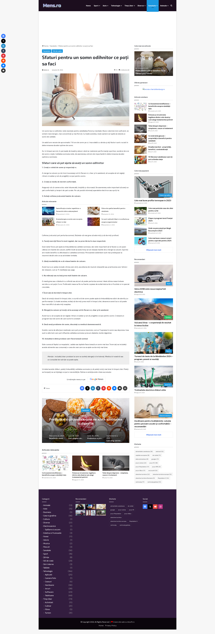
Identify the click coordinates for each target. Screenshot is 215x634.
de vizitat (157, 455)
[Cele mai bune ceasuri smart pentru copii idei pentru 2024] (140, 241)
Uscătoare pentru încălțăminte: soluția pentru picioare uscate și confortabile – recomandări (152, 424)
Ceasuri (48, 581)
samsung (140, 482)
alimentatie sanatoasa (144, 451)
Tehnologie (115, 6)
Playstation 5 (163, 478)
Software (49, 592)
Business (47, 512)
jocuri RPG (156, 466)
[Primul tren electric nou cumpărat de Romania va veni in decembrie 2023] (80, 513)
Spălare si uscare (52, 529)
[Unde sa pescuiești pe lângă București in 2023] (140, 231)
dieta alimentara (142, 459)
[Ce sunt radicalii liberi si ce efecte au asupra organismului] (93, 222)
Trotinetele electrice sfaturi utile (150, 390)
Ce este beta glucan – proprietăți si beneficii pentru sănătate (160, 138)
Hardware (49, 585)
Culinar (48, 606)
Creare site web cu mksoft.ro (123, 622)
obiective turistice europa (162, 474)
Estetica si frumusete (52, 533)
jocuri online (141, 463)
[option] (85, 420)
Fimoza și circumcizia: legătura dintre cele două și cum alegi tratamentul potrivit (84, 475)
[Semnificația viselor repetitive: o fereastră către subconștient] (48, 211)
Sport (96, 6)
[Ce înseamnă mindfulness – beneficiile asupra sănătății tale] (55, 463)
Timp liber (129, 6)
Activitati (49, 602)
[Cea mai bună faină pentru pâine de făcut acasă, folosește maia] (101, 506)
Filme (47, 609)
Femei (85, 412)
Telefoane (49, 595)
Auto (105, 6)
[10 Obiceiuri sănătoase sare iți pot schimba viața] (140, 160)
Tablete (46, 567)
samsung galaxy (154, 482)
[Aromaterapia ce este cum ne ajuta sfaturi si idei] (48, 222)
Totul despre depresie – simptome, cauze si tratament (115, 474)
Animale (163, 6)
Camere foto (50, 578)
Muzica (46, 543)
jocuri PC (153, 463)
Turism (48, 613)
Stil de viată (57, 51)
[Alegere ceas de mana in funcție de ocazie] (80, 506)
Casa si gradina (49, 515)
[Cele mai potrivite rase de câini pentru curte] (140, 211)
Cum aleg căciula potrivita (85, 421)
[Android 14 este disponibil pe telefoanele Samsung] (91, 506)
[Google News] (97, 379)
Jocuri (47, 588)
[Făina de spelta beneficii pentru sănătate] (93, 211)
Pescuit (46, 547)
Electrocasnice (49, 526)
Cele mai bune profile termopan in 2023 (152, 200)
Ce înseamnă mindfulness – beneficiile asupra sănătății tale (54, 474)
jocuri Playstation (142, 466)
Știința (46, 557)
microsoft (152, 470)
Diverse (141, 6)
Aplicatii (48, 574)
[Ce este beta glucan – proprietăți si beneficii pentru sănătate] (140, 139)
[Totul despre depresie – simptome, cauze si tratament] (115, 463)
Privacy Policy (110, 625)
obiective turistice (143, 474)
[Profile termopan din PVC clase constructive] (91, 513)
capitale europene (142, 455)
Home (88, 6)
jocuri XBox (140, 470)
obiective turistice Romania (145, 478)
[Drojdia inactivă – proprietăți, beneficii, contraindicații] (140, 150)
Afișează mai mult (153, 250)
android (159, 451)
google (155, 459)
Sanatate (152, 6)
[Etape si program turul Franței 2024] (140, 221)
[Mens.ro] (52, 5)
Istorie (46, 540)
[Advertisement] (107, 25)
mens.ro (46, 70)
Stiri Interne (48, 564)
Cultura (46, 519)
